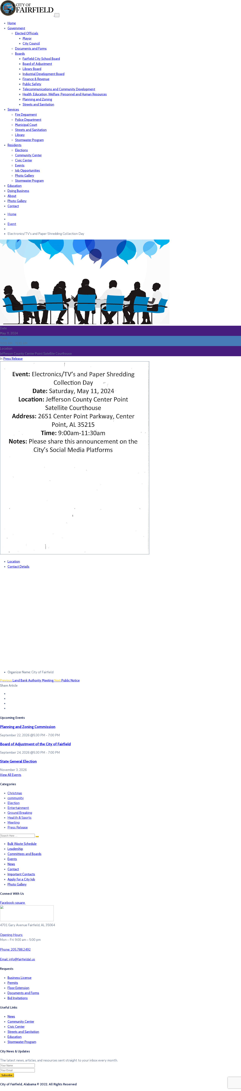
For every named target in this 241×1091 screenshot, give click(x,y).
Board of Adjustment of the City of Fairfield (35, 744)
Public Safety (32, 84)
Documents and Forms (31, 48)
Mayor (27, 38)
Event (12, 224)
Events (19, 165)
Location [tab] (14, 561)
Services (13, 109)
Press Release (13, 359)
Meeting (14, 822)
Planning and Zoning (37, 99)
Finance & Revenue (36, 79)
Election (14, 803)
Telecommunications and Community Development (59, 89)
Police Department (28, 120)
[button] (120, 902)
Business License (19, 978)
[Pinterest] (9, 703)
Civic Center (23, 160)
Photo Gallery (24, 175)
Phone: (15, 949)
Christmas (15, 793)
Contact (13, 206)
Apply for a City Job (21, 879)
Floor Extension (18, 988)
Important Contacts (21, 874)
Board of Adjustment (37, 64)
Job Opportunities (27, 170)
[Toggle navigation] (56, 15)
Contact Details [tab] (18, 566)
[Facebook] (9, 694)
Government (16, 28)
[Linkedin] (9, 708)
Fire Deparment (26, 114)
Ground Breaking (20, 813)
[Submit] (37, 836)
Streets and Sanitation (38, 104)
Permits (13, 983)
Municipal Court (26, 125)
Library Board (32, 69)
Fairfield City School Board (41, 59)
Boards (20, 54)
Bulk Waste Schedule (22, 844)
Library (20, 135)
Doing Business (18, 191)
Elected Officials (26, 33)
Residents (14, 145)
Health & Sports (19, 818)
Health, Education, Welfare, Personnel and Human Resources (65, 94)
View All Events (10, 775)
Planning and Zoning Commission (27, 726)
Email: (17, 959)
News (11, 864)
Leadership (15, 849)
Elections (21, 150)
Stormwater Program (29, 140)
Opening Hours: (11, 935)
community (16, 798)
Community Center (28, 155)
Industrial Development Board (43, 74)
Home (12, 23)
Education (15, 186)
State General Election (18, 761)
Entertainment (18, 808)
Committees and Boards (24, 854)
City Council (31, 43)
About (12, 196)
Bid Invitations (18, 998)
